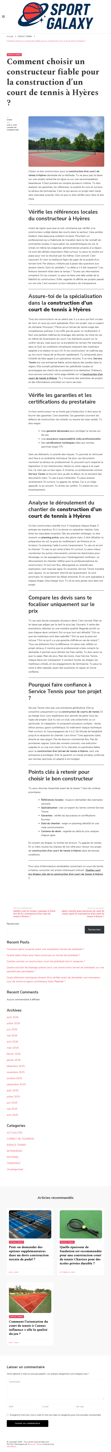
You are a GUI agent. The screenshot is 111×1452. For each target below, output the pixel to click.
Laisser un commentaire (15, 129)
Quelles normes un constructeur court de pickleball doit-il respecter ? (46, 961)
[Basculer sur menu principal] (3, 16)
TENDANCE (13, 1163)
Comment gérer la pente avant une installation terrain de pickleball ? (45, 949)
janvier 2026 (14, 1060)
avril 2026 (12, 1041)
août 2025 (13, 1090)
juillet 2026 (13, 1023)
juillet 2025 (13, 1096)
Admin (9, 120)
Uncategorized (15, 1169)
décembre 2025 (16, 1066)
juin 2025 (12, 1102)
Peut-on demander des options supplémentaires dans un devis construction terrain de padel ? (29, 1253)
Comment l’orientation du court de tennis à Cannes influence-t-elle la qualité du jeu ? (28, 1327)
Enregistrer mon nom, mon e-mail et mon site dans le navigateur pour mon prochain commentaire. (55, 1414)
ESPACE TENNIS (14, 55)
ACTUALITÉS (14, 1132)
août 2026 (13, 1017)
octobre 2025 (14, 1078)
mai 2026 (12, 1035)
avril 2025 (12, 1115)
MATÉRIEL (13, 1157)
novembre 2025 (16, 1072)
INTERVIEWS (14, 1151)
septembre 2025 (16, 1084)
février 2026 (14, 1053)
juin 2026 (12, 1029)
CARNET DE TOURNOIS (20, 1138)
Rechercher (13, 923)
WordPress (11, 1446)
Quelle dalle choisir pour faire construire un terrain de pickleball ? (43, 955)
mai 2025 (12, 1108)
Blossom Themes (35, 1444)
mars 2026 (13, 1047)
